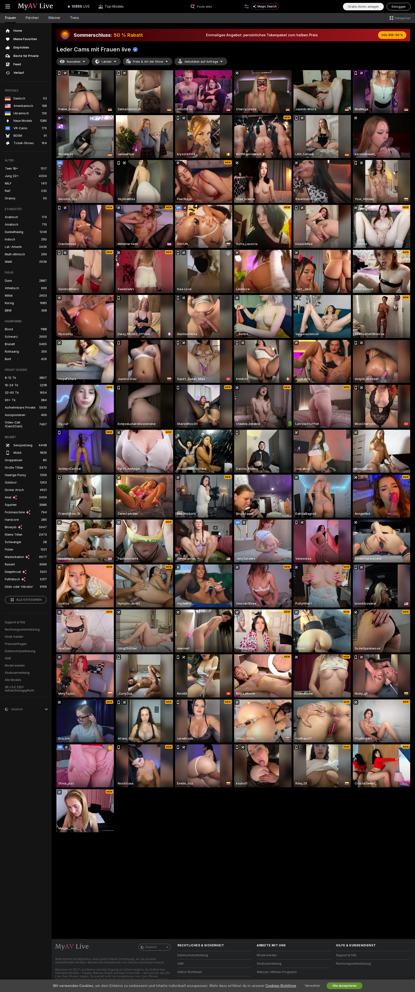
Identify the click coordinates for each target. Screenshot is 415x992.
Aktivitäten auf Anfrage (201, 61)
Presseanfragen (16, 644)
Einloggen (399, 6)
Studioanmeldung (17, 672)
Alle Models (13, 680)
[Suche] (246, 6)
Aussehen (73, 61)
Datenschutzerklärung (20, 651)
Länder (107, 61)
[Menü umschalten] (7, 6)
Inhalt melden (14, 636)
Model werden (15, 665)
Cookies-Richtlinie (280, 986)
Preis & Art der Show (148, 61)
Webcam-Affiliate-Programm (277, 972)
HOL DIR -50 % (392, 35)
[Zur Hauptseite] (39, 6)
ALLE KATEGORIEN (29, 599)
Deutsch (151, 947)
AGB (8, 658)
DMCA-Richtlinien (189, 972)
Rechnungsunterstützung (22, 629)
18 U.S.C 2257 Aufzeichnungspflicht (19, 689)
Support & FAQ (15, 622)
